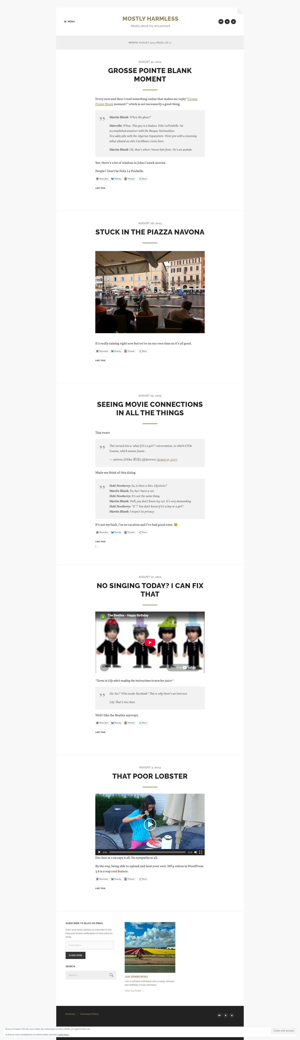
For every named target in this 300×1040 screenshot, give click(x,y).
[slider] (147, 852)
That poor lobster (150, 776)
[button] (150, 824)
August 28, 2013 (150, 223)
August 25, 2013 (150, 395)
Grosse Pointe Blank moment (150, 74)
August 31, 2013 (150, 61)
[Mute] (195, 852)
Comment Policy (89, 1014)
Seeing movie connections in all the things (150, 408)
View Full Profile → (134, 990)
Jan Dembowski (136, 976)
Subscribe (75, 955)
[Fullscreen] (200, 852)
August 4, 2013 (150, 767)
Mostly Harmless (150, 18)
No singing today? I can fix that (150, 590)
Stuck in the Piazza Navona (150, 232)
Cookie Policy (63, 1035)
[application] (150, 824)
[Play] (99, 852)
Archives (70, 1014)
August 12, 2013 (150, 576)
